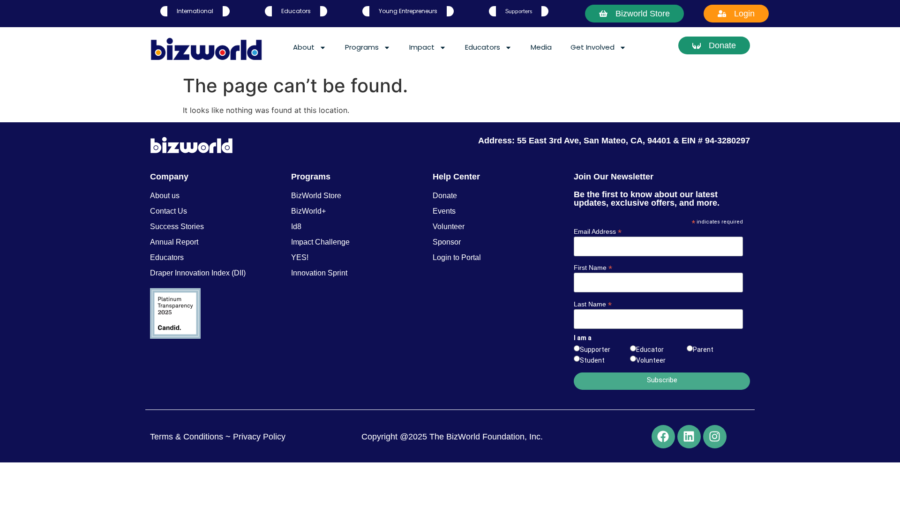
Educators (482, 47)
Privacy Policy (258, 436)
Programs (362, 47)
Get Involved (592, 47)
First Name (593, 267)
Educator (650, 349)
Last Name (593, 304)
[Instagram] (715, 436)
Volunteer (651, 360)
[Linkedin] (689, 436)
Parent (703, 349)
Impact (422, 47)
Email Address (598, 231)
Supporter (595, 349)
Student (592, 360)
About (304, 47)
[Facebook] (663, 436)
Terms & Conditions (186, 436)
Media (541, 47)
